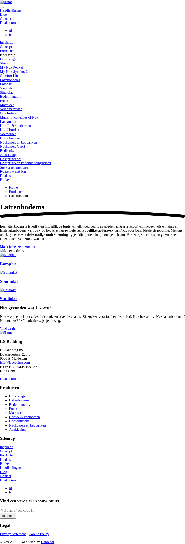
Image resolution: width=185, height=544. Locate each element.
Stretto (4, 63)
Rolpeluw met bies (13, 171)
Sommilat (7, 88)
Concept (6, 47)
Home (13, 187)
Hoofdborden (9, 130)
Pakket (5, 180)
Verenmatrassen (11, 109)
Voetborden (8, 134)
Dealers (5, 176)
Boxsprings (8, 59)
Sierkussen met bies (14, 167)
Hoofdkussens (10, 138)
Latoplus (6, 84)
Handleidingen (10, 10)
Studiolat (6, 92)
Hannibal (47, 542)
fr (10, 35)
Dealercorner (9, 23)
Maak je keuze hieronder (17, 247)
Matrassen (7, 105)
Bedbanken (8, 150)
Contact (5, 19)
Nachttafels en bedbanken (18, 142)
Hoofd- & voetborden (15, 126)
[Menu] (2, 7)
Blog (3, 14)
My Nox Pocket (11, 67)
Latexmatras (8, 122)
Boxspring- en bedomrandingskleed (25, 163)
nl (10, 30)
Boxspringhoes (10, 159)
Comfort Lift (9, 76)
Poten (4, 101)
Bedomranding (10, 96)
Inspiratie (6, 42)
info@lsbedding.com (15, 362)
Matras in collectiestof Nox (19, 117)
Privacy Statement (13, 534)
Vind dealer (8, 328)
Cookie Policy (39, 534)
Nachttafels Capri (12, 146)
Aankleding (8, 155)
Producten (7, 51)
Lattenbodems (10, 80)
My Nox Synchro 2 (14, 72)
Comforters (8, 113)
